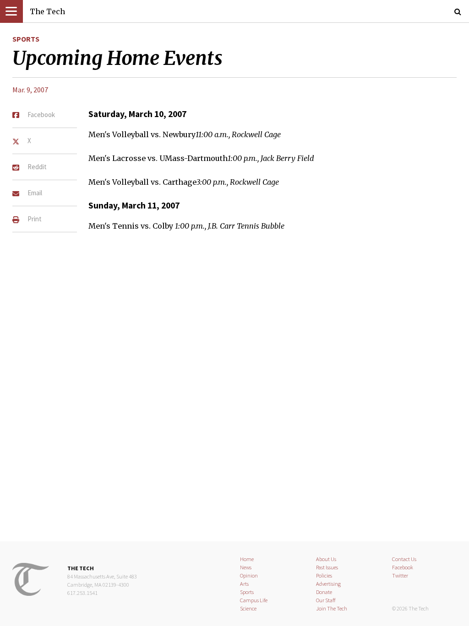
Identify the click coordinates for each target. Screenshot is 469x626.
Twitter (400, 575)
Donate (324, 592)
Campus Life (253, 600)
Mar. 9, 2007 (30, 89)
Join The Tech (331, 608)
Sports (25, 38)
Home (247, 559)
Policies (324, 575)
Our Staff (326, 600)
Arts (244, 583)
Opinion (249, 575)
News (245, 567)
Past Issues (327, 567)
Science (248, 608)
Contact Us (404, 559)
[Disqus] (234, 382)
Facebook (402, 567)
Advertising (328, 583)
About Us (326, 559)
